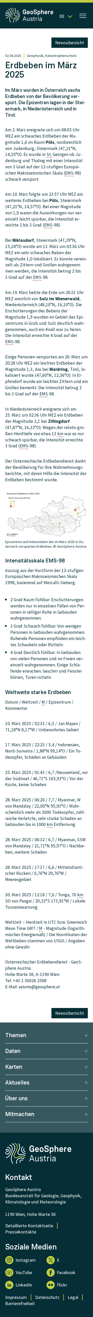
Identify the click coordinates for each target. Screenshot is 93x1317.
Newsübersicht (69, 43)
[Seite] (29, 21)
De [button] (62, 16)
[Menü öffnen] (83, 16)
